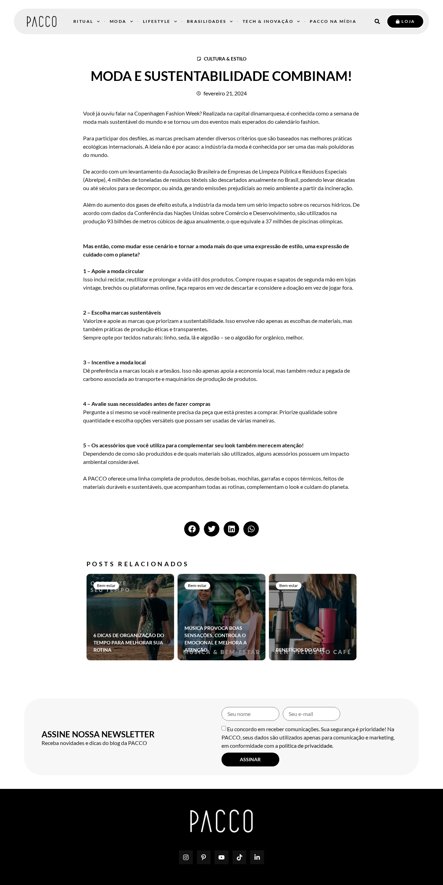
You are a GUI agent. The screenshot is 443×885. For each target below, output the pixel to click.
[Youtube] (221, 857)
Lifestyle (157, 21)
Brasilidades (206, 21)
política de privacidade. (306, 745)
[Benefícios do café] (312, 617)
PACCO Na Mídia (333, 21)
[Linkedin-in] (257, 857)
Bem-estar (106, 585)
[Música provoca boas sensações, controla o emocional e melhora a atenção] (221, 617)
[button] (377, 21)
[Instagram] (186, 857)
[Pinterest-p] (204, 857)
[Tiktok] (239, 857)
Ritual (83, 21)
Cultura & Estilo (225, 59)
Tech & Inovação (268, 21)
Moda (118, 21)
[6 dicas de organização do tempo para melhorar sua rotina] (130, 617)
